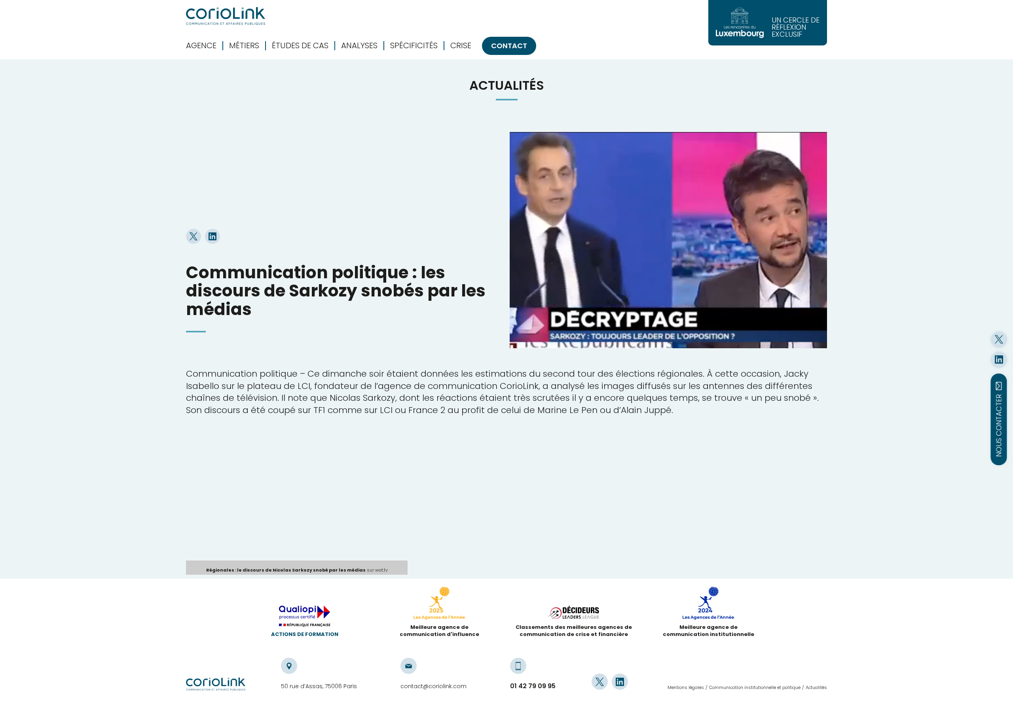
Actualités (816, 687)
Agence (201, 45)
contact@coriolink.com (433, 686)
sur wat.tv (297, 570)
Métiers (244, 45)
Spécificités (414, 45)
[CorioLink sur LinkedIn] (999, 359)
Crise (460, 45)
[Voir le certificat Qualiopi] (304, 618)
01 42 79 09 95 (533, 686)
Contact (509, 46)
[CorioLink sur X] (999, 339)
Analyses (359, 45)
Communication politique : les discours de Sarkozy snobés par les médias (336, 291)
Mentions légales (686, 687)
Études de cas (300, 45)
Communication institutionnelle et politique (755, 687)
